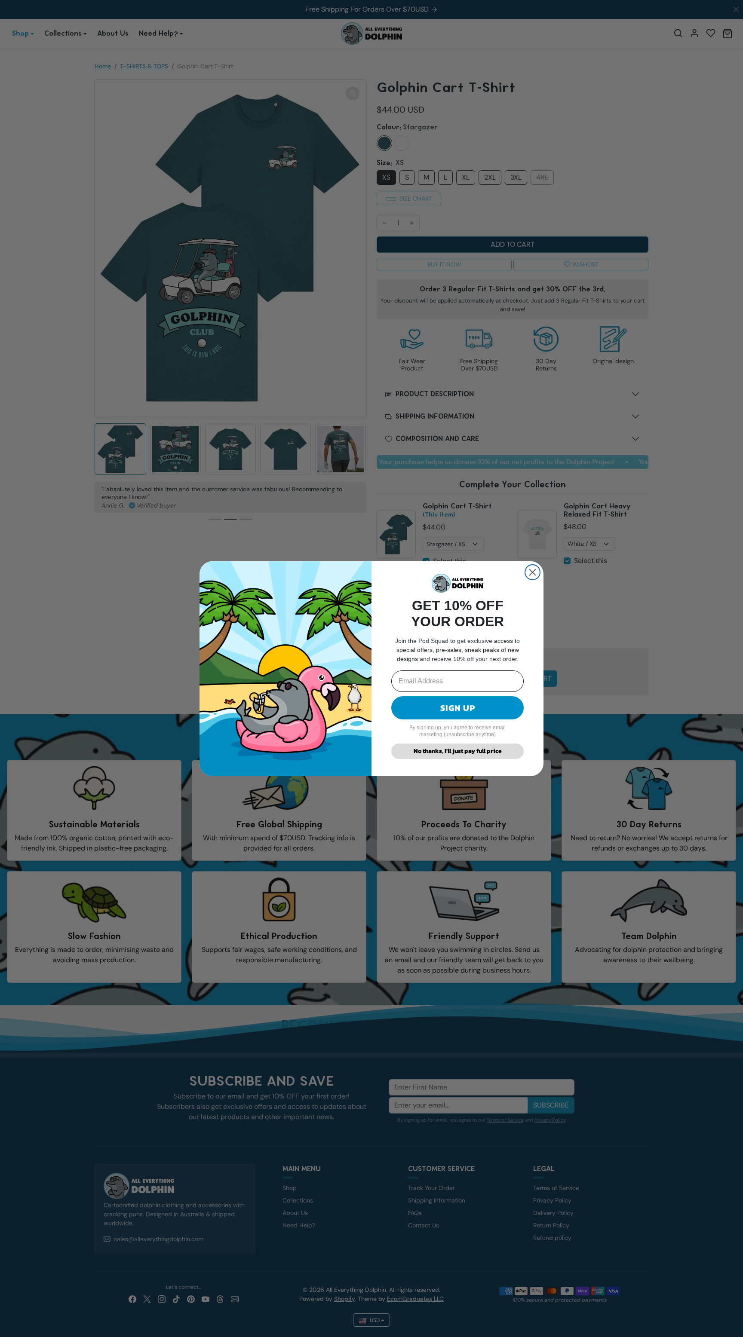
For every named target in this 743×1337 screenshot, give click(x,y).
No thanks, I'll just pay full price (458, 751)
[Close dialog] (532, 572)
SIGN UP (457, 707)
